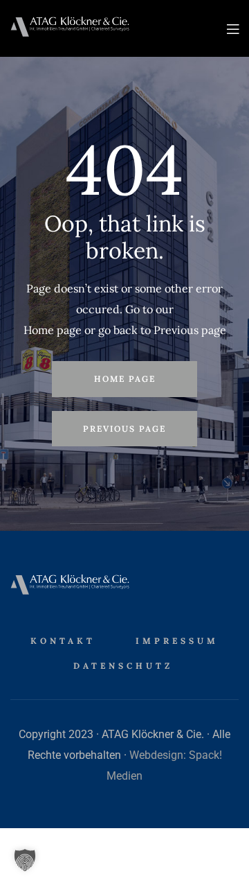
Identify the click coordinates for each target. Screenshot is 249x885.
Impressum (177, 641)
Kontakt (62, 641)
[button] (25, 860)
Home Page (125, 379)
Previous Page (124, 428)
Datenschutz (123, 665)
